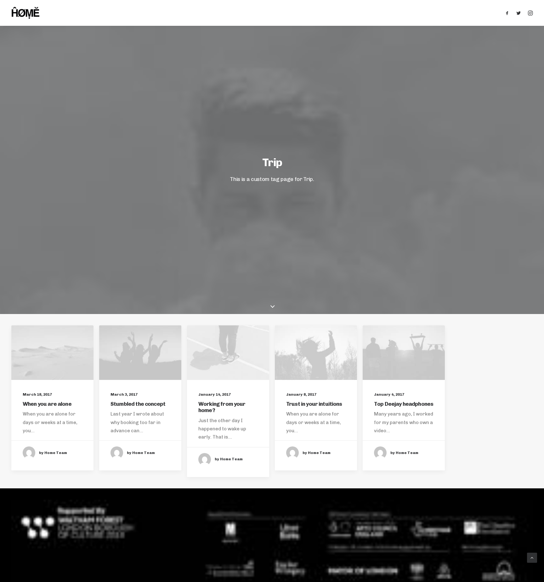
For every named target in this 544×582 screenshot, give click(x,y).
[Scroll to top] (532, 557)
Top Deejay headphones (403, 404)
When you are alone (47, 404)
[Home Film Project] (25, 13)
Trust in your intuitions (314, 404)
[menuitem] (508, 13)
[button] (508, 13)
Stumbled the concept (137, 404)
